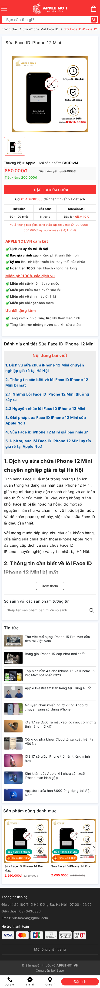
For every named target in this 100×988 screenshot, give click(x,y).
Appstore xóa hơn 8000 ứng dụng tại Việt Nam (58, 793)
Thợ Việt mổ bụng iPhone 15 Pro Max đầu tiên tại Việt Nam (57, 639)
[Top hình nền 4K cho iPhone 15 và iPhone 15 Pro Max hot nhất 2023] (13, 675)
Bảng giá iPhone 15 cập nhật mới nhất (55, 654)
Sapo (60, 970)
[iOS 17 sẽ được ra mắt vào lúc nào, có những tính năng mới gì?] (13, 726)
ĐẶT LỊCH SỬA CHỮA (51, 190)
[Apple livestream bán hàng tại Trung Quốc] (13, 692)
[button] (93, 848)
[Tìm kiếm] (94, 20)
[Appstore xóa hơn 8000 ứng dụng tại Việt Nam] (13, 795)
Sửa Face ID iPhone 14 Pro (70, 866)
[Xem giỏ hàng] (93, 9)
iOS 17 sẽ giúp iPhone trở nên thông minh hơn (57, 758)
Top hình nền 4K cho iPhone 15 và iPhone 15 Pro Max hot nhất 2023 (60, 673)
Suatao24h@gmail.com (30, 918)
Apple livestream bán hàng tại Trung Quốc (58, 688)
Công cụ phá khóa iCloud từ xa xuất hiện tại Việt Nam (59, 741)
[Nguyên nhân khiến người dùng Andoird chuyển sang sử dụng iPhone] (13, 709)
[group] (50, 94)
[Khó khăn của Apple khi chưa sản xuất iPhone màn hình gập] (13, 777)
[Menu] (4, 9)
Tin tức (11, 627)
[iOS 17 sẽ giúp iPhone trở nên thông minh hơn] (13, 760)
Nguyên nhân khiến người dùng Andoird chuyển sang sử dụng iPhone (56, 707)
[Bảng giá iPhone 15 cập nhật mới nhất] (13, 658)
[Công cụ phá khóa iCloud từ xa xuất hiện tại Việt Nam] (13, 743)
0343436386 (32, 199)
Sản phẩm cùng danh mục (30, 810)
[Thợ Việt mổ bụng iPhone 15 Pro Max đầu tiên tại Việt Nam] (13, 641)
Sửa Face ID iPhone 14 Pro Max (23, 868)
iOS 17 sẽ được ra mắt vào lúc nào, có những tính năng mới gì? (60, 724)
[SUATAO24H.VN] (50, 8)
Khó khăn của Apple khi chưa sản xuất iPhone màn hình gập (55, 775)
